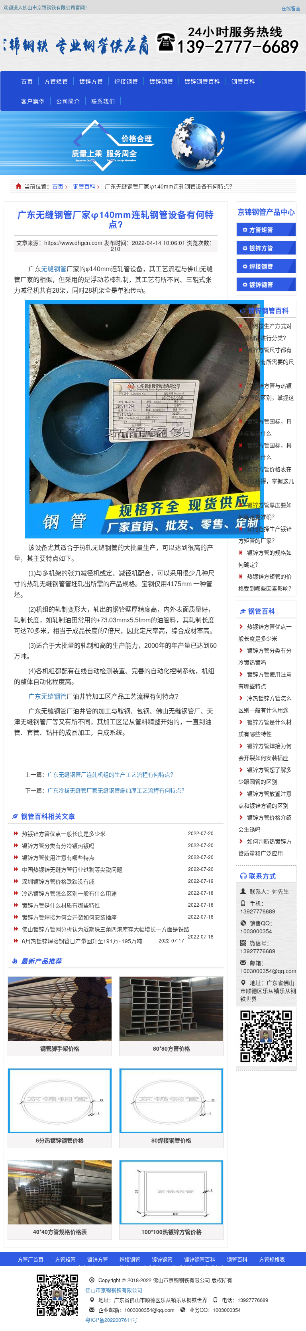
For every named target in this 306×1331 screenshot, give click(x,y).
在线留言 (290, 8)
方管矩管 (56, 81)
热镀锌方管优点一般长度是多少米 (64, 833)
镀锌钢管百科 (202, 81)
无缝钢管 (54, 269)
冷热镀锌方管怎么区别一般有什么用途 (69, 893)
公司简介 (68, 101)
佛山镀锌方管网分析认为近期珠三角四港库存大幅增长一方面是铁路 (105, 929)
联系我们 (103, 101)
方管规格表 (272, 1259)
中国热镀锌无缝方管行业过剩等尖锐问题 (72, 869)
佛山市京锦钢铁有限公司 (113, 1290)
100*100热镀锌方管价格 (171, 1232)
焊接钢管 (126, 81)
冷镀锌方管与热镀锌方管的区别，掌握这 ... (266, 397)
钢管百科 (243, 81)
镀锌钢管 (161, 81)
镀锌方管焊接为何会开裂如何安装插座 (69, 917)
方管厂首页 (30, 1259)
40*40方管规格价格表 (60, 1232)
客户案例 (33, 101)
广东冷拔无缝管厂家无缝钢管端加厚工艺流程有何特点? (115, 790)
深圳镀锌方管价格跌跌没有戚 (58, 881)
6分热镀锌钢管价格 (60, 1140)
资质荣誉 (182, 1267)
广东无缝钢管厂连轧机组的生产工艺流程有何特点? (110, 774)
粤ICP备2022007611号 (111, 1319)
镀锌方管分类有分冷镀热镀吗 (58, 845)
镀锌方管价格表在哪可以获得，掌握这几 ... (266, 481)
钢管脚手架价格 (59, 1048)
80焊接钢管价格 (171, 1140)
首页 (27, 81)
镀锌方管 (91, 81)
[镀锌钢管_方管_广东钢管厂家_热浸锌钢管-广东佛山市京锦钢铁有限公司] (78, 46)
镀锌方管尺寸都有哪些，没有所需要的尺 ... (266, 361)
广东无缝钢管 (47, 696)
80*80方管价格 (171, 1048)
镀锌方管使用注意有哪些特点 (58, 857)
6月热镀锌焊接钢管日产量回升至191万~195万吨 (82, 941)
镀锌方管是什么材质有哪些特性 (61, 905)
